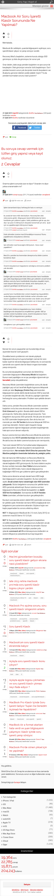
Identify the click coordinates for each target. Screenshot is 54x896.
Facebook (22, 128)
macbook (13, 573)
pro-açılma (23, 619)
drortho (31, 113)
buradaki (6, 380)
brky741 (38, 592)
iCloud (5, 841)
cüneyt (15, 195)
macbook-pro (15, 575)
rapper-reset (42, 755)
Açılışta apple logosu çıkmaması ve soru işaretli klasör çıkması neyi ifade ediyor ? (27, 683)
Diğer (19, 613)
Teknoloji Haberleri (36, 890)
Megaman (39, 630)
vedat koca (40, 650)
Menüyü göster (41, 6)
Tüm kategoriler (9, 797)
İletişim (27, 884)
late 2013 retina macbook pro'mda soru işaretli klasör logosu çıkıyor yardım (24, 585)
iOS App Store (9, 830)
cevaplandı (46, 195)
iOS (4, 804)
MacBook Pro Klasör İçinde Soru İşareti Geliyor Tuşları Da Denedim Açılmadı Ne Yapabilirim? (28, 706)
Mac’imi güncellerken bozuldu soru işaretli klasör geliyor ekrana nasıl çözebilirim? (27, 560)
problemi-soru (15, 621)
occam (34, 613)
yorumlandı (34, 211)
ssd (30, 598)
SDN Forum (25, 890)
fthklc (38, 691)
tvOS (5, 826)
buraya (17, 782)
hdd (11, 674)
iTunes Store (8, 837)
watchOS (6, 819)
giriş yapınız (19, 153)
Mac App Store (9, 834)
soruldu (13, 115)
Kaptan (38, 669)
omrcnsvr (39, 713)
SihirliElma (15, 890)
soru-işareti (30, 573)
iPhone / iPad (8, 801)
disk (41, 598)
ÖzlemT (38, 739)
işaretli (25, 621)
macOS (15, 113)
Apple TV (6, 823)
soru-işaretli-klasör (38, 697)
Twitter (37, 128)
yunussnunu (38, 568)
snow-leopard (24, 697)
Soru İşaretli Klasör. (19, 626)
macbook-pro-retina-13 (18, 598)
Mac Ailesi (22, 592)
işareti (39, 719)
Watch (5, 815)
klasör (22, 573)
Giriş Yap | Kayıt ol (27, 1)
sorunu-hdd (34, 619)
